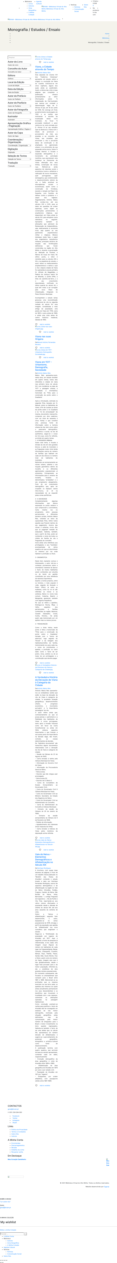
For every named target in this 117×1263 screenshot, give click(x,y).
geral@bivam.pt (13, 1109)
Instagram (16, 1120)
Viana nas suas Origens (43, 337)
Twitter (15, 1118)
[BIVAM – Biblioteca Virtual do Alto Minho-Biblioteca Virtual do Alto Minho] (54, 8)
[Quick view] (35, 64)
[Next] (72, 1088)
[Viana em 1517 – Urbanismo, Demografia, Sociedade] (46, 352)
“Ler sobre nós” (5, 1202)
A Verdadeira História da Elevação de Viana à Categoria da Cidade (46, 681)
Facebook (16, 1116)
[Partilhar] (4, 1260)
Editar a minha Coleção (8, 1230)
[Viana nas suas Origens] (46, 327)
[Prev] (71, 1088)
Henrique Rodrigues (44, 868)
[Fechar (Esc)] (6, 1260)
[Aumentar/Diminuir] (0, 1260)
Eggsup (106, 1187)
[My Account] (99, 8)
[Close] (0, 1197)
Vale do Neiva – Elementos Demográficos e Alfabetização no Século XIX (44, 859)
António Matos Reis (44, 72)
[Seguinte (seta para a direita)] (2, 1262)
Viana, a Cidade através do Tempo (44, 68)
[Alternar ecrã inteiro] (2, 1260)
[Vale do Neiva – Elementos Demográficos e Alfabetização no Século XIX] (46, 843)
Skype (15, 1122)
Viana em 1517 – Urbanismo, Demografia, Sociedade (43, 366)
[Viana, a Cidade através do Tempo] (46, 58)
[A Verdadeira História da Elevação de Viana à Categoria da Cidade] (46, 667)
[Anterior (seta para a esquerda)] (0, 1262)
